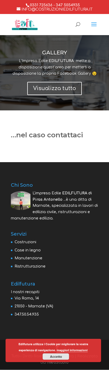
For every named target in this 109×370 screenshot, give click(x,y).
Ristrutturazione (30, 266)
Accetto (56, 356)
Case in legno (28, 250)
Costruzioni (25, 242)
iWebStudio (58, 362)
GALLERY (54, 52)
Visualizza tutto (54, 88)
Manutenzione (28, 258)
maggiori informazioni (72, 350)
